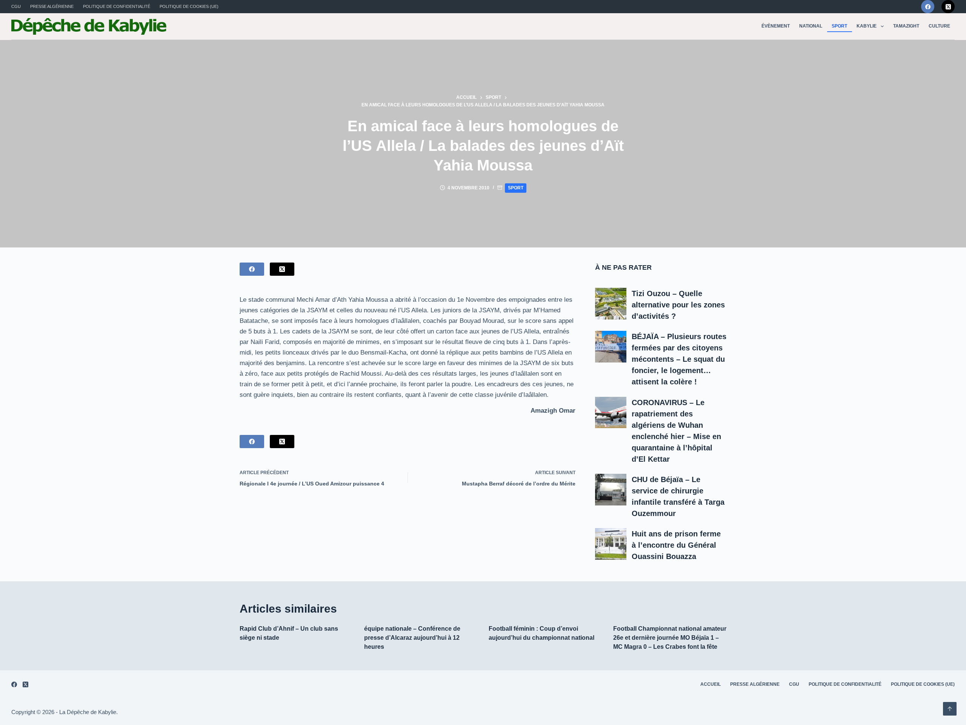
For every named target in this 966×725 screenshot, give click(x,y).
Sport (839, 26)
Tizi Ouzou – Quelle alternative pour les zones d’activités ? (678, 304)
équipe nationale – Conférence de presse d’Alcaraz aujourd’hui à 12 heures (412, 637)
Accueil (710, 684)
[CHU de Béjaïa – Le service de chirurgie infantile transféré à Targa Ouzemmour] (611, 489)
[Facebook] (927, 6)
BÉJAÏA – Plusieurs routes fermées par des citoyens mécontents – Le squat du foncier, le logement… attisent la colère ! (679, 359)
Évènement (775, 26)
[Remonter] (950, 709)
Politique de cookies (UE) (189, 6)
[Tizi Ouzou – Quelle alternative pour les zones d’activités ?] (611, 303)
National (810, 26)
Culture (939, 26)
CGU (16, 6)
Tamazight (906, 26)
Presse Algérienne (52, 6)
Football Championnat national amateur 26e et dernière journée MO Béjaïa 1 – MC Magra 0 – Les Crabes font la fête (669, 637)
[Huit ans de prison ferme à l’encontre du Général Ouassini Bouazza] (611, 544)
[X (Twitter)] (948, 6)
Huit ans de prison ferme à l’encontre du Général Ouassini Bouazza (676, 545)
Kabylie (867, 26)
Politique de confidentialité (116, 6)
